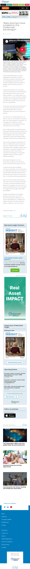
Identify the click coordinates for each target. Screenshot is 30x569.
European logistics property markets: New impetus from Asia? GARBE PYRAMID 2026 (14, 375)
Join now (15, 270)
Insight (3, 4)
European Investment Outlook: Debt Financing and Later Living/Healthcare (14, 382)
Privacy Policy (5, 544)
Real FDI (15, 4)
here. (14, 210)
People (4, 525)
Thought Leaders (6, 519)
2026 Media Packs (7, 539)
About (3, 536)
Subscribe (5, 8)
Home (4, 16)
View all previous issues (15, 362)
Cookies (4, 547)
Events (22, 4)
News (8, 16)
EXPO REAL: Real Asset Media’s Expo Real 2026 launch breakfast (14, 388)
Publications (5, 522)
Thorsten (9, 216)
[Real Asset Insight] (5, 1)
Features (4, 516)
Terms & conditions (7, 541)
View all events (10, 397)
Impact (9, 4)
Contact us (5, 533)
